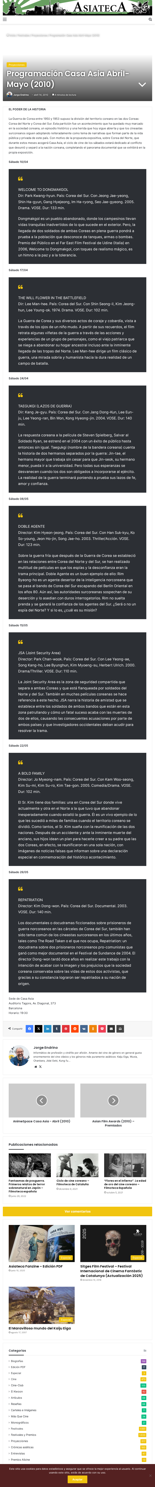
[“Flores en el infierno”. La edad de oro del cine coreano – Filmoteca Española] (125, 1165)
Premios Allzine (20, 1459)
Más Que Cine (19, 1416)
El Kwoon (17, 1391)
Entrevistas (18, 1453)
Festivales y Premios (23, 1434)
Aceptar (77, 1479)
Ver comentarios (78, 1211)
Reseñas (16, 1403)
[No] (150, 1475)
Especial (16, 1373)
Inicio (12, 35)
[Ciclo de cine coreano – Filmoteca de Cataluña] (78, 1165)
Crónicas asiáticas (22, 1447)
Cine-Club (17, 1385)
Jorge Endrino (21, 94)
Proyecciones (39, 35)
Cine (13, 1379)
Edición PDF (18, 1367)
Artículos (16, 1397)
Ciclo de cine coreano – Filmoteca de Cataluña (73, 1182)
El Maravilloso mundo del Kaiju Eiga (40, 1328)
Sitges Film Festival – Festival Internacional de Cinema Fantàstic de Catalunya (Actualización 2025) (111, 1271)
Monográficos (20, 1422)
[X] (40, 1067)
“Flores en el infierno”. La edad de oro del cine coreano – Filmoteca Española (125, 1184)
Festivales (23, 35)
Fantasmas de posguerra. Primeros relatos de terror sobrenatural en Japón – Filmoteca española (27, 1186)
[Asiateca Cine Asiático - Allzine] (77, 7)
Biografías (17, 1361)
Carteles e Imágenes (23, 1410)
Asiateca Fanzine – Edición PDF (36, 1266)
